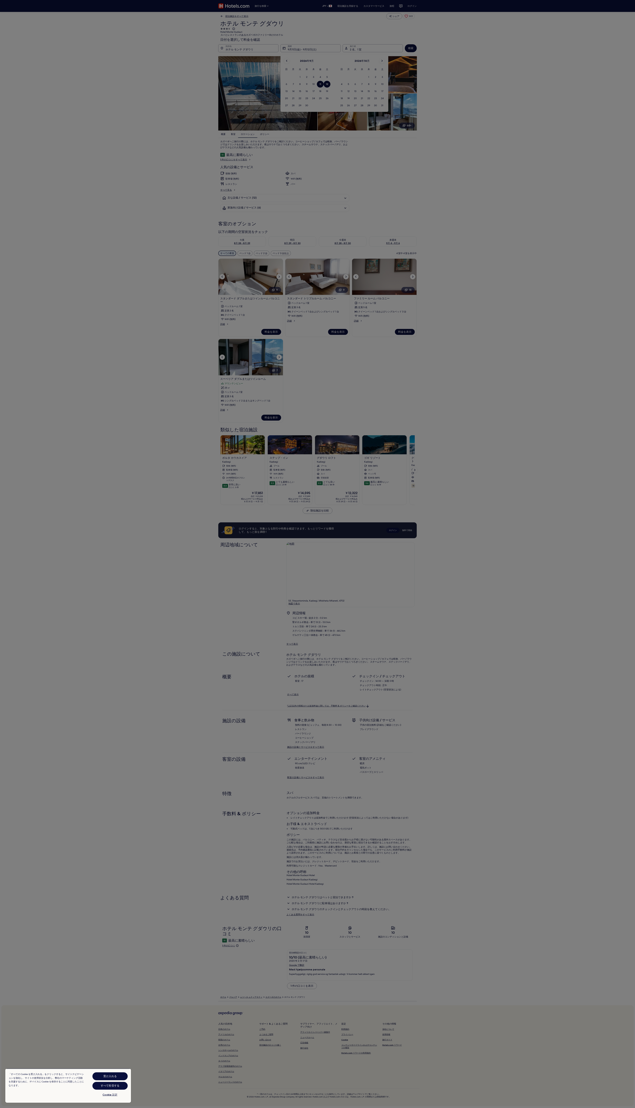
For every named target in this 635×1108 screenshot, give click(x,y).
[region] (68, 1086)
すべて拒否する (110, 1085)
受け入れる (110, 1076)
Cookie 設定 (110, 1094)
